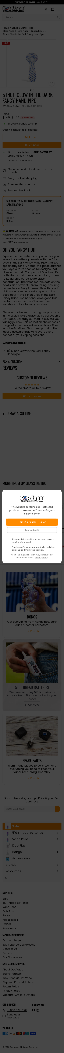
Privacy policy (41, 557)
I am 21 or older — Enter (32, 522)
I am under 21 (32, 530)
